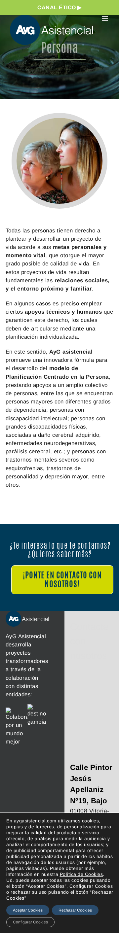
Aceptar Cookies (28, 910)
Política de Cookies (81, 874)
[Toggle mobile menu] (105, 18)
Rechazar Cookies (75, 910)
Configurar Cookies (30, 922)
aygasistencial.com (35, 820)
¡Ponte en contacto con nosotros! (62, 579)
